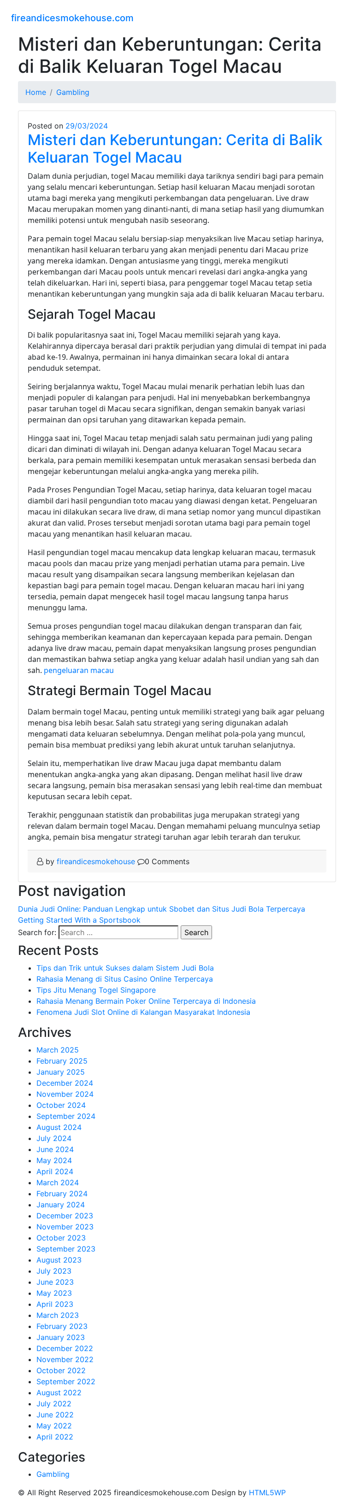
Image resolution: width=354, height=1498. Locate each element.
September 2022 (65, 1381)
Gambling (53, 1474)
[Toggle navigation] (337, 16)
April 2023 (54, 1304)
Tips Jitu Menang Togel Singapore (96, 990)
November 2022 (65, 1359)
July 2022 (53, 1403)
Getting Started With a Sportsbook (79, 920)
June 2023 (55, 1282)
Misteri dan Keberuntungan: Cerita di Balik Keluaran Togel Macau (175, 148)
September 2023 (65, 1248)
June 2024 (55, 1149)
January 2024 (60, 1204)
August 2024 (59, 1127)
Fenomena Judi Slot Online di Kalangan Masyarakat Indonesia (143, 1012)
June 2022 (55, 1414)
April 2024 (54, 1171)
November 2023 (65, 1226)
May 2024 (54, 1160)
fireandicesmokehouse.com (72, 17)
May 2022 (54, 1425)
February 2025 (62, 1060)
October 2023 (61, 1237)
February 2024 (62, 1193)
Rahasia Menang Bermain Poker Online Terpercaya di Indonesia (146, 1001)
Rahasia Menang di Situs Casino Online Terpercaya (124, 978)
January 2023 (60, 1337)
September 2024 (65, 1116)
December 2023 (64, 1215)
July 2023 (53, 1271)
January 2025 (60, 1072)
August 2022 (59, 1392)
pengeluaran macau (79, 670)
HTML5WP (267, 1492)
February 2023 (62, 1326)
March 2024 (57, 1182)
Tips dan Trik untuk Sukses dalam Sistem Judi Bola (125, 967)
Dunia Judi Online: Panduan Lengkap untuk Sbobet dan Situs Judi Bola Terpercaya (161, 908)
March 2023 (57, 1315)
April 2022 (54, 1436)
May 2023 (54, 1293)
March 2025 (57, 1049)
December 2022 (64, 1348)
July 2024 (53, 1138)
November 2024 (65, 1094)
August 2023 (59, 1259)
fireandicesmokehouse (96, 861)
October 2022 (61, 1370)
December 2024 (64, 1083)
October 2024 (61, 1105)
